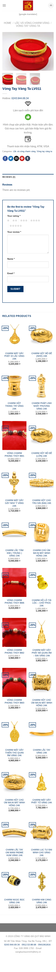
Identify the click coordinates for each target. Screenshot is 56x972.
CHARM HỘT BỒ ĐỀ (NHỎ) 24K (41, 354)
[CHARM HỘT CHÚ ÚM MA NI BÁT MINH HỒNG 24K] (42, 682)
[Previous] (7, 51)
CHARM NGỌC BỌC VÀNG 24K (14, 901)
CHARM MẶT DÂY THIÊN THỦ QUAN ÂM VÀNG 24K (14, 753)
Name (11, 259)
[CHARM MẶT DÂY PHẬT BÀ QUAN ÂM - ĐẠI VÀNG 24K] (42, 632)
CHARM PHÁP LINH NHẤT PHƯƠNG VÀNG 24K (42, 406)
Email (10, 273)
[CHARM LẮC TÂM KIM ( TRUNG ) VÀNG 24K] (14, 532)
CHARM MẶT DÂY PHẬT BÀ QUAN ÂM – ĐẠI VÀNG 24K (42, 653)
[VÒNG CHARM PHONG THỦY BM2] (14, 632)
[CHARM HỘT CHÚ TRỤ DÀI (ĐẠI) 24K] (42, 482)
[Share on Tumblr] (27, 158)
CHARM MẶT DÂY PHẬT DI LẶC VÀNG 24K (14, 356)
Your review (14, 232)
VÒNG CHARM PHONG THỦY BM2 (14, 651)
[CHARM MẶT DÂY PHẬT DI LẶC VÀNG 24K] (14, 335)
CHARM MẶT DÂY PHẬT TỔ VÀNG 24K (41, 801)
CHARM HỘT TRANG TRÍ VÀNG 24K (14, 406)
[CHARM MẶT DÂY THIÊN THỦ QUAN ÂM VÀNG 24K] (14, 732)
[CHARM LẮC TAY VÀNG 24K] (42, 732)
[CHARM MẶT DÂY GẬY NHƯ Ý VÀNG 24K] (14, 482)
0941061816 (44, 944)
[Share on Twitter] (10, 158)
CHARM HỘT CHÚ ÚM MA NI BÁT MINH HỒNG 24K (41, 703)
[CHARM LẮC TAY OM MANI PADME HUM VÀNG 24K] (14, 832)
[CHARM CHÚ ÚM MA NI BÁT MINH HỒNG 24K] (42, 532)
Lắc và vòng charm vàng (32, 23)
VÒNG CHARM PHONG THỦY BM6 (14, 601)
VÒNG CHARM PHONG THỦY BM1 (14, 454)
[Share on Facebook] (5, 158)
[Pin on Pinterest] (22, 158)
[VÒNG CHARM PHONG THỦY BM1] (14, 435)
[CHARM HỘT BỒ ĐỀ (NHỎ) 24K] (42, 335)
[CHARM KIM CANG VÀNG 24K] (42, 882)
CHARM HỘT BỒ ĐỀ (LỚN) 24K (41, 454)
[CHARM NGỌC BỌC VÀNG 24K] (14, 882)
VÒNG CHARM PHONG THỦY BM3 (14, 701)
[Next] (48, 51)
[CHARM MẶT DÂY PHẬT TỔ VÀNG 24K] (42, 782)
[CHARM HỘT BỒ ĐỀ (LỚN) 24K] (42, 435)
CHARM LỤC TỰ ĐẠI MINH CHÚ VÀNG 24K (41, 852)
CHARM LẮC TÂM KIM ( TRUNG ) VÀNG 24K (14, 553)
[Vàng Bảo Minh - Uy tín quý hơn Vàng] (28, 5)
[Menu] (4, 5)
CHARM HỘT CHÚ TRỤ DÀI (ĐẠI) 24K (41, 501)
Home (7, 23)
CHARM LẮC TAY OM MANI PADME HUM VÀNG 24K (14, 852)
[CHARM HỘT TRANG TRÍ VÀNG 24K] (14, 385)
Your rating (13, 216)
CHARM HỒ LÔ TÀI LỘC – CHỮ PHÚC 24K (41, 603)
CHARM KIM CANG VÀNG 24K (41, 901)
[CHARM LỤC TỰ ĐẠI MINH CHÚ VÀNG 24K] (42, 832)
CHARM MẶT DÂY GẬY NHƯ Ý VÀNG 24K (14, 503)
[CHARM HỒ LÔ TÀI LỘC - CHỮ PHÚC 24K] (42, 582)
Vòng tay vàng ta (28, 26)
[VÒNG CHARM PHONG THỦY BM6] (14, 582)
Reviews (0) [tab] (8, 177)
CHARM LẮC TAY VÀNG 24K (41, 751)
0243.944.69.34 (20, 98)
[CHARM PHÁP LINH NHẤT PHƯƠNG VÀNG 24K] (42, 385)
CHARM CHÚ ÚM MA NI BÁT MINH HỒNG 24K (41, 553)
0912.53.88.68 (29, 944)
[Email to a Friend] (16, 158)
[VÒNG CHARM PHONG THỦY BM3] (14, 682)
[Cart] (50, 5)
